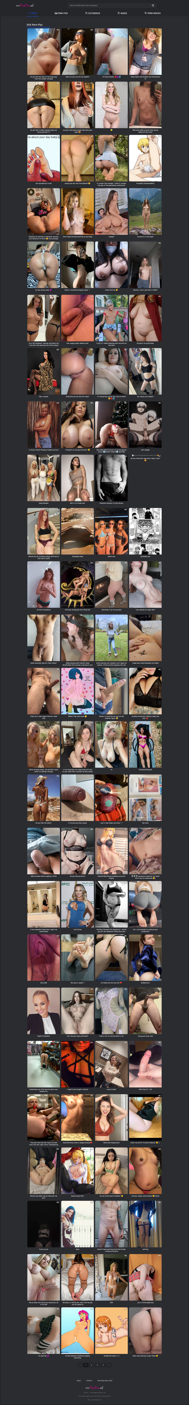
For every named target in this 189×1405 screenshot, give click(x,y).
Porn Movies (154, 13)
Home (34, 13)
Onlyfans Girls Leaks (105, 1381)
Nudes (124, 13)
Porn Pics (63, 13)
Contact (89, 1381)
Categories (94, 13)
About (79, 1381)
